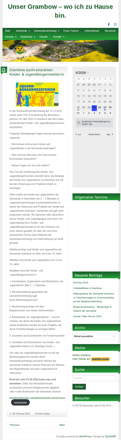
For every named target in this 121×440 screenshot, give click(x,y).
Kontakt (57, 36)
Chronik (43, 36)
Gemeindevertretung (45, 30)
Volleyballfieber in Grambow (87, 288)
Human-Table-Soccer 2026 (87, 316)
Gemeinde (21, 30)
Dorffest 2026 (80, 282)
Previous (15, 424)
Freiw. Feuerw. (71, 30)
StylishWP (110, 436)
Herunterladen (20, 402)
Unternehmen (92, 30)
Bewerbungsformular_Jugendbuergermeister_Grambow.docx (37, 398)
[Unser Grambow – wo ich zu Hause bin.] (60, 50)
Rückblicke (26, 36)
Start (7, 30)
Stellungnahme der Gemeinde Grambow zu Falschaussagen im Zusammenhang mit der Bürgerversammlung (93, 297)
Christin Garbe (42, 413)
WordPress (85, 436)
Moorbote (110, 30)
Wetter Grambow (81, 355)
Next (62, 424)
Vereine (9, 36)
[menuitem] (8, 31)
